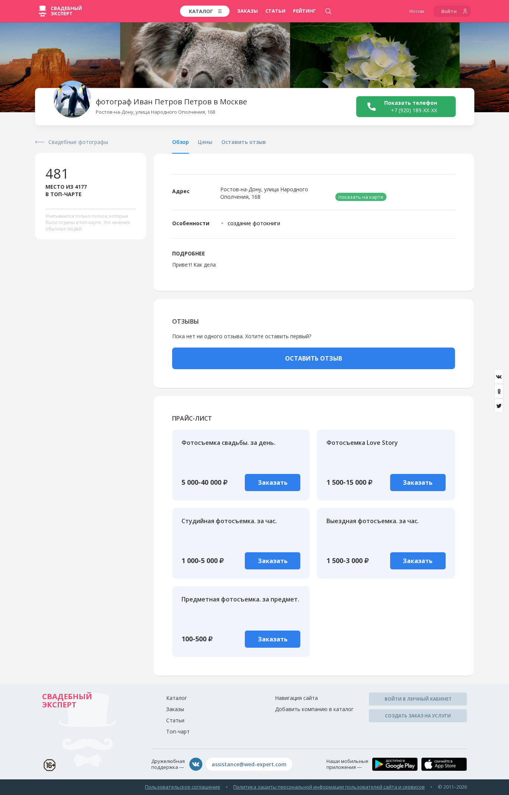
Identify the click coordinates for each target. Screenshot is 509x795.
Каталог (176, 697)
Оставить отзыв (243, 141)
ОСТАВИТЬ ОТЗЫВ (313, 358)
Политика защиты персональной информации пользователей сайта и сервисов (329, 786)
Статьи (275, 10)
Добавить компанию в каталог (314, 709)
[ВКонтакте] (498, 377)
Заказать (273, 482)
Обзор (180, 141)
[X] (498, 406)
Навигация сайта (296, 697)
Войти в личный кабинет (418, 699)
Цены (205, 141)
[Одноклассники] (498, 391)
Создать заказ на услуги (418, 716)
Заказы (247, 10)
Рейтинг (304, 10)
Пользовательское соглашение (182, 786)
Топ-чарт (178, 731)
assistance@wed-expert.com (249, 764)
